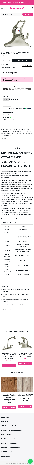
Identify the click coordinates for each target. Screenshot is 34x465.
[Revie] (27, 108)
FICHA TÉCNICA (17, 148)
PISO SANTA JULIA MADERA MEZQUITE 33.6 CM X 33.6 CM (9, 395)
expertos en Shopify (22, 463)
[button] (30, 461)
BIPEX (7, 64)
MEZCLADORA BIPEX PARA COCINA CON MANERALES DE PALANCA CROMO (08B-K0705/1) (9, 355)
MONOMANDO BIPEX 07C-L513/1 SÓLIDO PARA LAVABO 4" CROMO (25, 354)
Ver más (4, 139)
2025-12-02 (6, 115)
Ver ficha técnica (27, 65)
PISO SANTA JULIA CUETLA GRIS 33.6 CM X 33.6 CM (25, 395)
